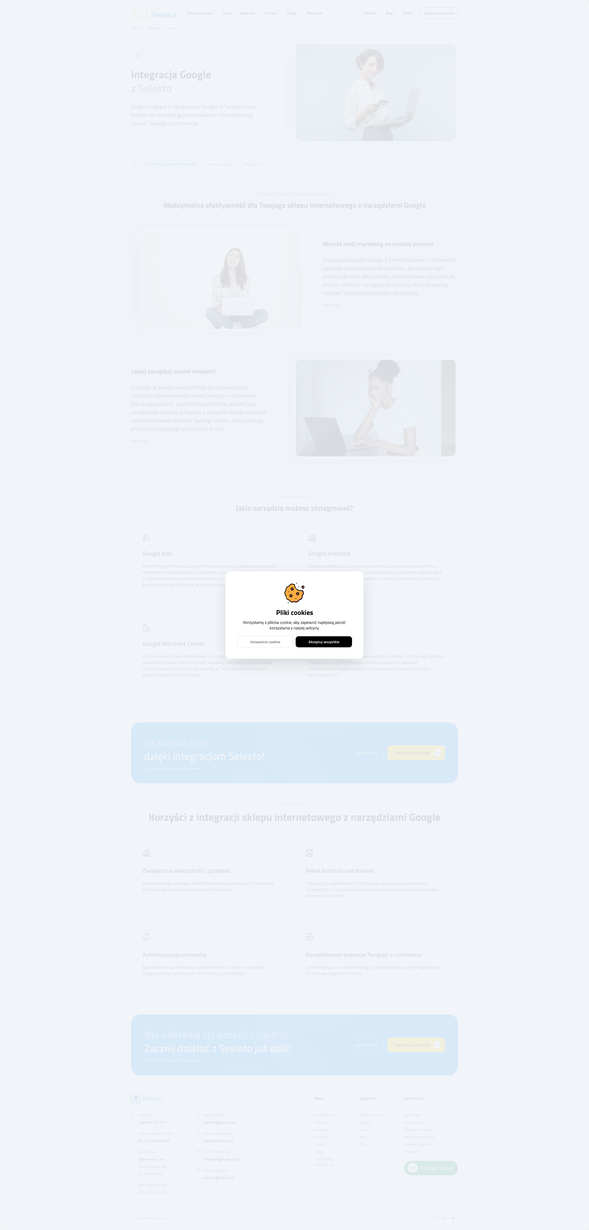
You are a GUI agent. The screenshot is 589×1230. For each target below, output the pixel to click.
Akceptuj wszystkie (324, 642)
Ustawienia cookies (265, 642)
